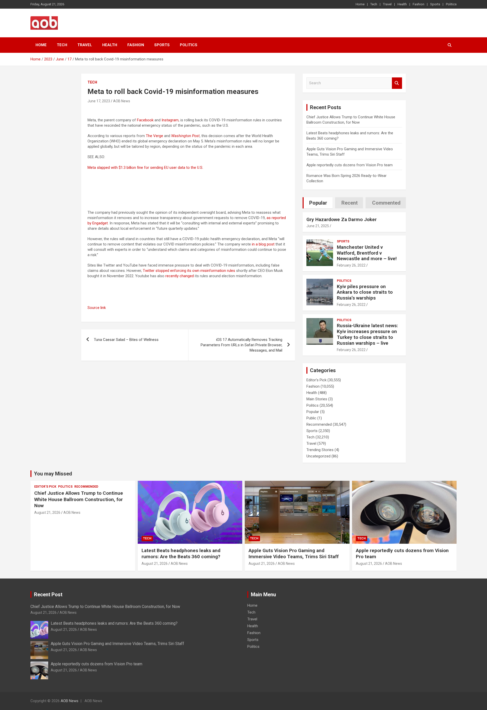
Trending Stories (320, 450)
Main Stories (316, 399)
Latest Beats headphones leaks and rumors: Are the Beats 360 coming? (181, 554)
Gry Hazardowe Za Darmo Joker (341, 219)
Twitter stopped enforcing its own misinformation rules (189, 270)
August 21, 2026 (47, 512)
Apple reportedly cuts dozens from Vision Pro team (349, 165)
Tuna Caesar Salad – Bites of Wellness (126, 339)
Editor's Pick (316, 380)
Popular (312, 411)
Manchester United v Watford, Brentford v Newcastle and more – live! (367, 253)
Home (360, 4)
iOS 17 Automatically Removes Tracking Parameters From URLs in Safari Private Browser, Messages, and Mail (241, 345)
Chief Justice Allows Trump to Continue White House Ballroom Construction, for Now (78, 499)
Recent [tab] (349, 203)
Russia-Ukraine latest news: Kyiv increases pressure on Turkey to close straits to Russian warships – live (367, 334)
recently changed (179, 276)
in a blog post (263, 244)
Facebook (145, 120)
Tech (373, 4)
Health (402, 4)
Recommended (319, 424)
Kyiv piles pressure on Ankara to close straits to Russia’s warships (365, 292)
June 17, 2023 (99, 101)
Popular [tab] (318, 203)
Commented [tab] (386, 203)
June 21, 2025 (317, 226)
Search (397, 83)
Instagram (170, 120)
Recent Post (48, 594)
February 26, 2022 (351, 265)
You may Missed (53, 474)
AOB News (121, 101)
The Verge (154, 136)
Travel (387, 4)
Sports (435, 4)
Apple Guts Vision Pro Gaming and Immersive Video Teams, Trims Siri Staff (294, 554)
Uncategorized (318, 456)
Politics (451, 4)
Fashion (418, 4)
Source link (97, 307)
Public (311, 418)
